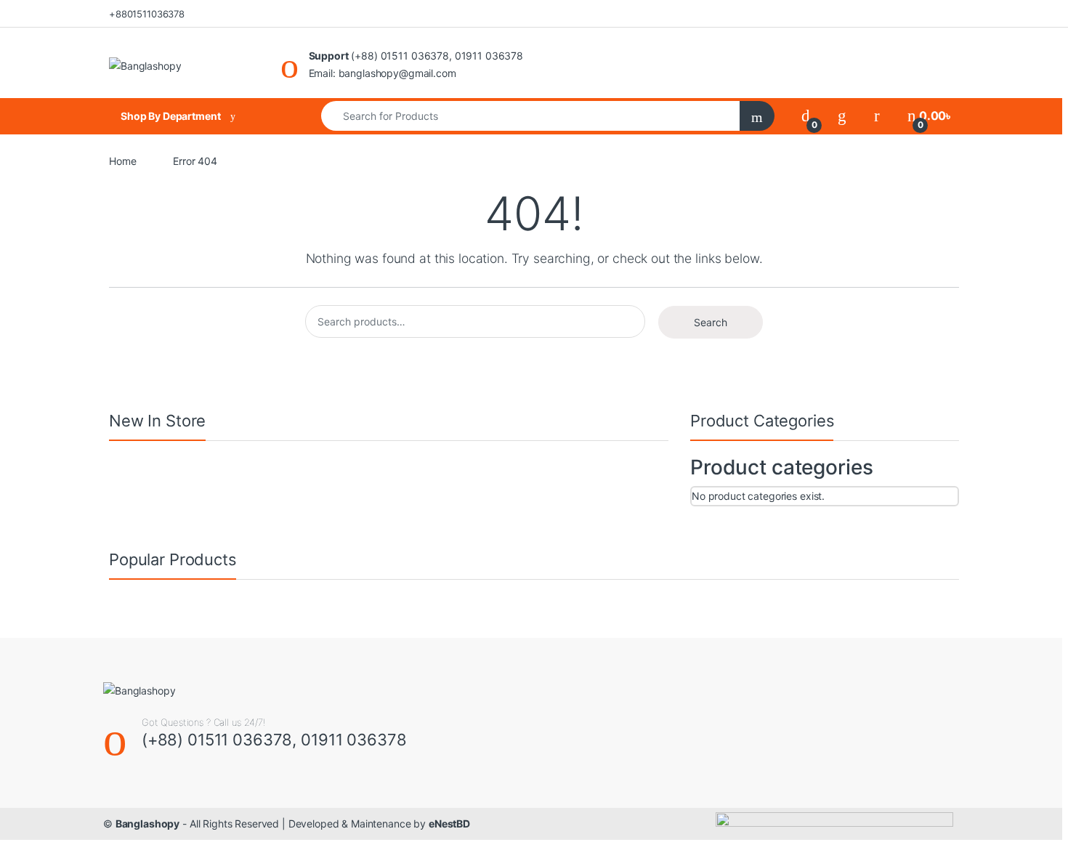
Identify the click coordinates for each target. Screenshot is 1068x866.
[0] (805, 116)
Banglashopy (147, 823)
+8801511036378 (147, 14)
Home (122, 161)
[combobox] (531, 116)
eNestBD (449, 823)
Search (710, 322)
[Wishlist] (842, 116)
